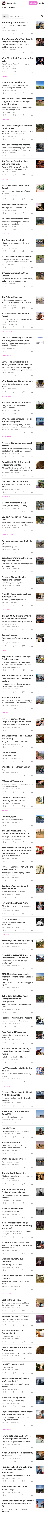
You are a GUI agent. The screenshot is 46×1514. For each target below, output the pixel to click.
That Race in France (11, 697)
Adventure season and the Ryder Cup (17, 542)
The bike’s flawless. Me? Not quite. (15, 1319)
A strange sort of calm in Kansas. (14, 207)
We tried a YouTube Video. (14, 1159)
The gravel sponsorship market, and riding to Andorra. (15, 406)
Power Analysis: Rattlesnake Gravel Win (15, 1112)
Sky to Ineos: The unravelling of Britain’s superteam (16, 657)
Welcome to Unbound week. (15, 204)
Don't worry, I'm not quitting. (15, 481)
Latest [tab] (5, 16)
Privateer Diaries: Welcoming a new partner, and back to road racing (16, 1051)
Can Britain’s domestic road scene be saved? (15, 887)
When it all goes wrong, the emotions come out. (16, 907)
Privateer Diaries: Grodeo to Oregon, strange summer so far (16, 720)
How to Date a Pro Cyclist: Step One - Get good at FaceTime (16, 1437)
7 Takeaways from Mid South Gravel (15, 314)
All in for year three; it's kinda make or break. (16, 1282)
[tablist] (13, 16)
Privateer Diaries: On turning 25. (17, 402)
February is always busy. (11, 1336)
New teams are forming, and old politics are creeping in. (17, 564)
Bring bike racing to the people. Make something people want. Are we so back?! (16, 149)
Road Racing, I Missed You (14, 1032)
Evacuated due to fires (12, 1208)
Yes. (3, 770)
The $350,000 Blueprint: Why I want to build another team (16, 617)
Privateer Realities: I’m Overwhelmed (12, 1331)
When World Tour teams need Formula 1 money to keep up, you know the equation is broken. (17, 523)
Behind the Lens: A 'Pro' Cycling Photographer (17, 1348)
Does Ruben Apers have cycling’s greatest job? (14, 961)
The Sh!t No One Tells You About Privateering (17, 737)
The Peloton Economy (12, 297)
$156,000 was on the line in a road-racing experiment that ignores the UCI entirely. (17, 260)
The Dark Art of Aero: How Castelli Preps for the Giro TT (15, 832)
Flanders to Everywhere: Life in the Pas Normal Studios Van (16, 956)
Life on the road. (9, 753)
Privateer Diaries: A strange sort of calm (17, 444)
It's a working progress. (11, 1162)
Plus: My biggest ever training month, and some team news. (16, 344)
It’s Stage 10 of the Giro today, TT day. (16, 836)
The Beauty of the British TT (15, 22)
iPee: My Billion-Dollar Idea (14, 1486)
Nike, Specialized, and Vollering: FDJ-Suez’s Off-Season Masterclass (17, 1470)
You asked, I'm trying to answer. (14, 600)
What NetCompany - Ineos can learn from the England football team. (15, 86)
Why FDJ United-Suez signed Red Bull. (17, 59)
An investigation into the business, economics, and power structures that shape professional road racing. (16, 301)
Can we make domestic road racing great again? (17, 983)
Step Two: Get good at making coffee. (16, 1441)
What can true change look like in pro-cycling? (16, 244)
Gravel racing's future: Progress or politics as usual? (17, 559)
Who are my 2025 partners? (12, 1264)
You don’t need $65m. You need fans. (16, 518)
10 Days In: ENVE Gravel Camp (16, 1242)
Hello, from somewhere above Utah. (16, 724)
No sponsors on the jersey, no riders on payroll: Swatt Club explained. (17, 685)
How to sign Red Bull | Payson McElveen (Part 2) (15, 1379)
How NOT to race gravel (13, 1364)
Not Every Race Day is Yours (15, 903)
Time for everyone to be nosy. (13, 1400)
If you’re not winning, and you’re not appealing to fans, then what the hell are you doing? (17, 425)
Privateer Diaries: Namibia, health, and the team (14, 578)
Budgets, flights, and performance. (15, 741)
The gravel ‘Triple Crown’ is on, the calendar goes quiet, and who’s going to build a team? (17, 168)
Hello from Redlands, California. (14, 1057)
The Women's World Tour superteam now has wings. (16, 65)
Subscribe (33, 3)
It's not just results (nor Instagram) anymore (15, 1510)
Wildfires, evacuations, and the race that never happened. (17, 1177)
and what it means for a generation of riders (16, 1005)
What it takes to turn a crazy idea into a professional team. (17, 622)
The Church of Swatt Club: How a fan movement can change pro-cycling (17, 678)
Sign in (41, 3)
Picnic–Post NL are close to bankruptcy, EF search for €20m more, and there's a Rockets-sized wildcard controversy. (17, 368)
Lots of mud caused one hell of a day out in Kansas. (17, 192)
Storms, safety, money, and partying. (16, 506)
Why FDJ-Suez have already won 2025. (16, 1475)
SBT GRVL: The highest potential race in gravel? (17, 126)
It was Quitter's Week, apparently (17, 1453)
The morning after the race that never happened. (16, 1196)
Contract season (9, 635)
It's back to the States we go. (13, 819)
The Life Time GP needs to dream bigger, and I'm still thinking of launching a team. (17, 101)
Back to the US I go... (11, 1300)
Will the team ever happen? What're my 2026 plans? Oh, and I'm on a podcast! (17, 450)
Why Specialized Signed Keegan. (17, 381)
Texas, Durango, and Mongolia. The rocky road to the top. (15, 1418)
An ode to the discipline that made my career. (16, 1075)
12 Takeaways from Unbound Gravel (15, 186)
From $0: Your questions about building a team (16, 595)
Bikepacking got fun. (10, 547)
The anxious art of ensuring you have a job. (17, 639)
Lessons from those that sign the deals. (17, 1231)
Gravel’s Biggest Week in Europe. (14, 944)
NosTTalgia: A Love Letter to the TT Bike (17, 1069)
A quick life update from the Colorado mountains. (16, 1099)
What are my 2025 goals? (11, 1456)
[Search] (42, 16)
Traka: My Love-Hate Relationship (17, 941)
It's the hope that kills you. (14, 82)
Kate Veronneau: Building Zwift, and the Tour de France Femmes (17, 849)
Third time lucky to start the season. (15, 1131)
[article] (23, 28)
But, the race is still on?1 (11, 1211)
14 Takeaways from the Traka (15, 219)
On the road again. (9, 756)
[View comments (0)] (14, 33)
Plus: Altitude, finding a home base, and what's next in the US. (17, 1246)
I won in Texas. (9, 1128)
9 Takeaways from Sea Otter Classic (15, 274)
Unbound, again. (9, 816)
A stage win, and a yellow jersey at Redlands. (15, 1036)
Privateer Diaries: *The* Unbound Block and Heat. (17, 868)
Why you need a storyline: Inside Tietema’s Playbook (17, 420)
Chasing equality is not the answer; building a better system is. (15, 46)
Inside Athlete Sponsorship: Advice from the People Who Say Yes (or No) (17, 1225)
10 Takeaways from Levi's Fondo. (17, 256)
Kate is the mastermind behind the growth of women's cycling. (15, 854)
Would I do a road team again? (16, 767)
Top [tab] (11, 16)
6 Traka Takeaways (11, 919)
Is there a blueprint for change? (14, 892)
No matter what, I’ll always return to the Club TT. (17, 26)
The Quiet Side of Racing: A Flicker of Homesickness (14, 1190)
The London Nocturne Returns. (16, 145)
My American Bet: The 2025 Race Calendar (17, 1277)
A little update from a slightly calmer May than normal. (16, 873)
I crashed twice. (8, 1367)
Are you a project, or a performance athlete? (15, 1385)
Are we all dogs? (8, 1489)
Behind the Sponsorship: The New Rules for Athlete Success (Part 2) (17, 1503)
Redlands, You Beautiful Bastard (17, 1018)
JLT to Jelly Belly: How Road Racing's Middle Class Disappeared (15, 999)
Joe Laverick (12, 30)
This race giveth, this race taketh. (14, 800)
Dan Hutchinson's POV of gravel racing (17, 1353)
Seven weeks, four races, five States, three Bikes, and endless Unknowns (15, 1304)
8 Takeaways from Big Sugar (15, 503)
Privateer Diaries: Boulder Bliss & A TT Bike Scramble (17, 1093)
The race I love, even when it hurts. (15, 1021)
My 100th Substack (11, 1142)
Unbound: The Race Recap (14, 797)
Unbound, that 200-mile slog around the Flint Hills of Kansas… (17, 785)
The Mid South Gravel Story (14, 1173)
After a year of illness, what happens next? (16, 485)
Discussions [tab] (19, 16)
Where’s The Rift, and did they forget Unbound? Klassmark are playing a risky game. (17, 469)
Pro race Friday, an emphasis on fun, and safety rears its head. (17, 320)
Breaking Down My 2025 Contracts (13, 1260)
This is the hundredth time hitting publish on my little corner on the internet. (14, 1146)
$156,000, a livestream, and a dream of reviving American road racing (17, 977)
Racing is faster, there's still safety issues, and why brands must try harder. (17, 279)
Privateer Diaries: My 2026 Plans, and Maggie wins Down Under (17, 339)
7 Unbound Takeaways (12, 781)
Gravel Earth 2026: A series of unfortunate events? (16, 463)
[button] (3, 7)
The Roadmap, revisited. (13, 240)
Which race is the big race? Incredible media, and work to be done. (16, 222)
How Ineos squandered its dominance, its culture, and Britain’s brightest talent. (17, 663)
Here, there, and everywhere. (13, 583)
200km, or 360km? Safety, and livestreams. (13, 923)
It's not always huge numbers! (13, 1117)
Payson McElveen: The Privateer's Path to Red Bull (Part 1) (17, 1413)
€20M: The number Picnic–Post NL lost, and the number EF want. (17, 363)
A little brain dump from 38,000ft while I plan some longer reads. (17, 108)
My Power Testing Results (14, 1397)
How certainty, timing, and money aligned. (15, 385)
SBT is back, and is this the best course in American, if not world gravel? (17, 132)
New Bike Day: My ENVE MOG (15, 1316)
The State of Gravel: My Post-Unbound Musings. (15, 162)
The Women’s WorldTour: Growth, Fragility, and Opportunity (17, 40)
